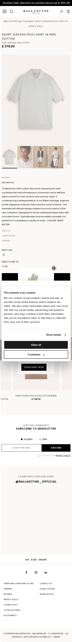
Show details (53, 334)
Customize (34, 354)
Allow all (36, 344)
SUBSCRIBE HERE (34, 367)
